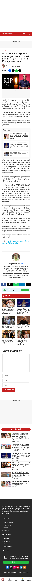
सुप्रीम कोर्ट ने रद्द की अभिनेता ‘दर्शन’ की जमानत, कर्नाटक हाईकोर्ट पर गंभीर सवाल (19, 154)
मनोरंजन (5, 51)
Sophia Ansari (11, 65)
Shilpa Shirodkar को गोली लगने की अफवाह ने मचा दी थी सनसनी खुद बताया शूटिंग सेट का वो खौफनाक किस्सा (22, 341)
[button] (24, 34)
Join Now (25, 290)
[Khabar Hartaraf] (7, 34)
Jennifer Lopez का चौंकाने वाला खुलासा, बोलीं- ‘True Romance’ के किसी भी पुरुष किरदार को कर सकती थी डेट (19, 145)
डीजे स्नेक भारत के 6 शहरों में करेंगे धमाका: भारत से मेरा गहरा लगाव (23, 326)
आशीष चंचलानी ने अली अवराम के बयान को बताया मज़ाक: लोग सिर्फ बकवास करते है (8, 341)
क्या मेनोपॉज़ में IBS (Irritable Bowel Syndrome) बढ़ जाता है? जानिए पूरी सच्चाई (21, 483)
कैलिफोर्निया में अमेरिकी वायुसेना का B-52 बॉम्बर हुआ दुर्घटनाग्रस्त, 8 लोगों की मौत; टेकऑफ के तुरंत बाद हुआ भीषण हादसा (21, 475)
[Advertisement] (16, 16)
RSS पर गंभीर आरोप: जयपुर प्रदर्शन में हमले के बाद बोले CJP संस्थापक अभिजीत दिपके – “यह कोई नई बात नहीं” (21, 465)
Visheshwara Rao (7, 248)
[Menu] (29, 34)
